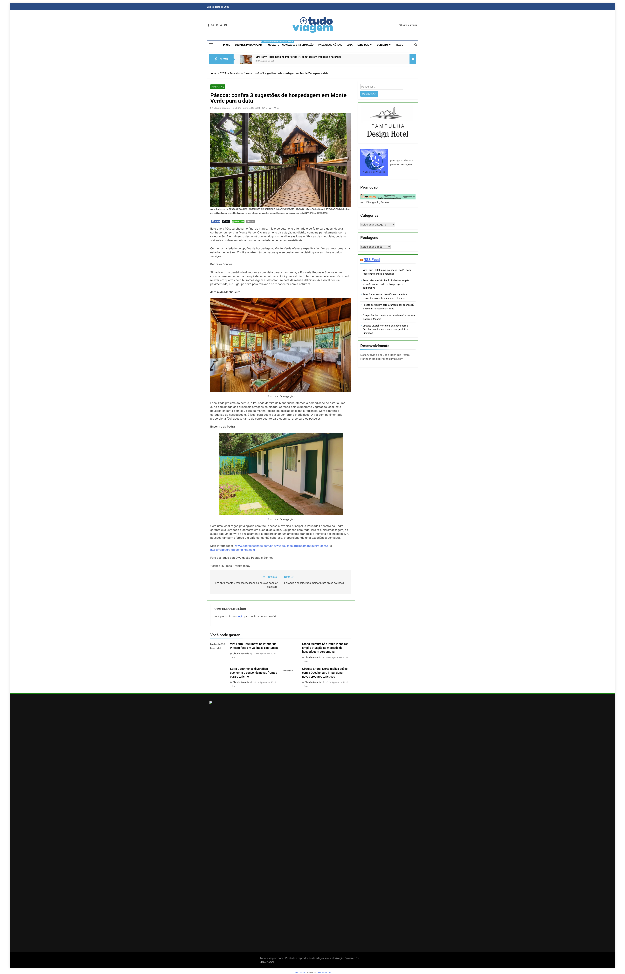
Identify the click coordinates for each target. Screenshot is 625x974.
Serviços (363, 44)
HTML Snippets (300, 972)
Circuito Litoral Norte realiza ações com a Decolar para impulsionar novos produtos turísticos (324, 672)
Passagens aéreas (330, 44)
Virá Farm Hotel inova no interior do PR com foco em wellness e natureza (298, 56)
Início (226, 44)
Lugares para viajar (249, 43)
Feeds (399, 44)
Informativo (217, 86)
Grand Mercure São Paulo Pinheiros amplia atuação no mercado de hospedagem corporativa (325, 647)
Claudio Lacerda (222, 107)
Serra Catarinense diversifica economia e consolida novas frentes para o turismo (253, 672)
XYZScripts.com (324, 972)
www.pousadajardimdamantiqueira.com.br (301, 545)
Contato (382, 44)
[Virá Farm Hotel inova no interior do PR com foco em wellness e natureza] (246, 61)
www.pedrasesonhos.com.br (253, 545)
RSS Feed (372, 259)
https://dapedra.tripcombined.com (232, 549)
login (240, 616)
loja (350, 44)
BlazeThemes (267, 961)
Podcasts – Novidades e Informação (290, 44)
